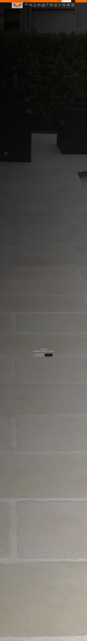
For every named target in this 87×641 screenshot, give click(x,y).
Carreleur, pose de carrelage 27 (64, 5)
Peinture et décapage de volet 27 (35, 5)
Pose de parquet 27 (47, 5)
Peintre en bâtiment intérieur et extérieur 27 (43, 5)
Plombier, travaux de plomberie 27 (68, 5)
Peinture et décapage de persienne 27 (31, 5)
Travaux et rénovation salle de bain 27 (51, 5)
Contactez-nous (48, 355)
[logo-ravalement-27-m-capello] (17, 5)
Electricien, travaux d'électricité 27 (73, 5)
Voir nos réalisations (39, 355)
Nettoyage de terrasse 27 (60, 5)
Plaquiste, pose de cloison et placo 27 (55, 5)
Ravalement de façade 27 (26, 4)
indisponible (15, 1)
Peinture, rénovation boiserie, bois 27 (39, 5)
